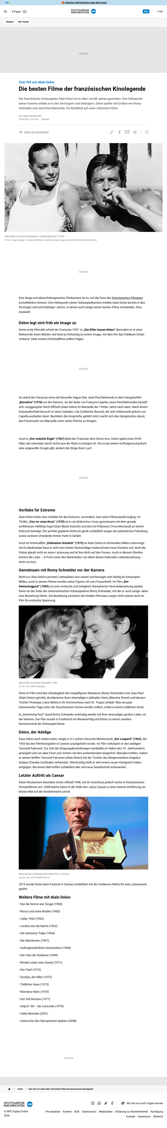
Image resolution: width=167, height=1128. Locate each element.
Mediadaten (106, 1111)
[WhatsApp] (99, 1103)
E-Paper (16, 11)
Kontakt (130, 1116)
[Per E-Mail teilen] (127, 132)
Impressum (144, 1116)
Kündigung (157, 1111)
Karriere (67, 1111)
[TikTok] (105, 1103)
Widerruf (158, 1116)
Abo (146, 11)
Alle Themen (23, 22)
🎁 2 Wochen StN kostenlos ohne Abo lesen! (84, 2)
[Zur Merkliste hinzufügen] (146, 132)
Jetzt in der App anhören (36, 132)
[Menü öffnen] (5, 11)
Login (160, 11)
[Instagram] (92, 1103)
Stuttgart (10, 22)
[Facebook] (112, 1103)
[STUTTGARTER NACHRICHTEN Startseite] (83, 11)
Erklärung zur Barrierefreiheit (131, 1111)
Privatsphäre (53, 1111)
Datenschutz (89, 1111)
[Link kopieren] (111, 132)
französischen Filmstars (127, 298)
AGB (76, 1111)
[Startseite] (9, 1089)
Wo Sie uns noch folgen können (145, 1103)
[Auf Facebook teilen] (119, 132)
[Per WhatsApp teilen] (135, 132)
